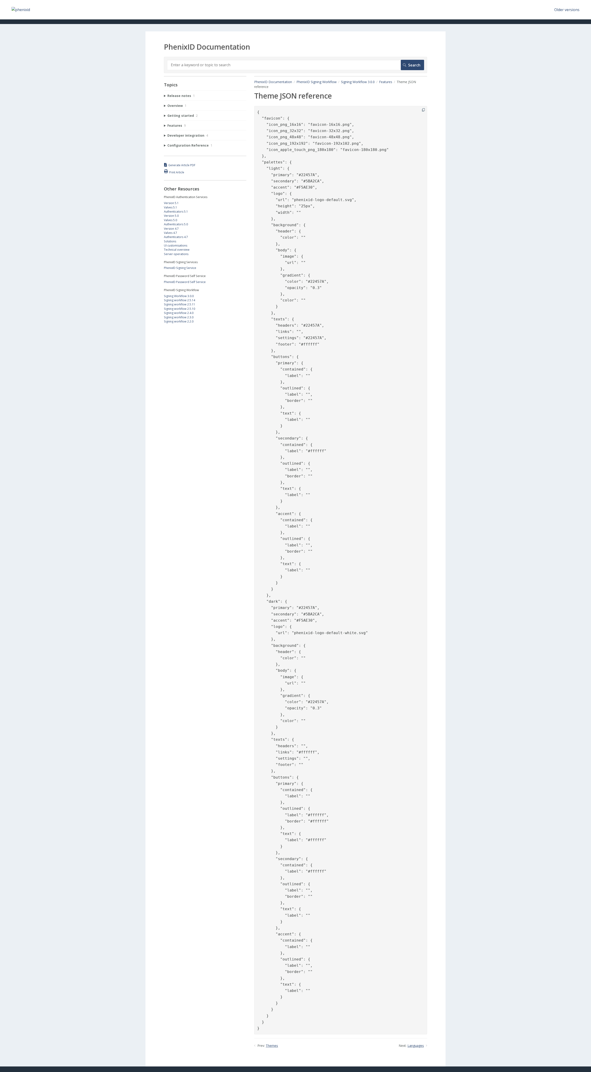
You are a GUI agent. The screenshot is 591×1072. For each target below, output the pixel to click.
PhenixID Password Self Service (185, 282)
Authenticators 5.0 (176, 224)
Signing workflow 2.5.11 (179, 304)
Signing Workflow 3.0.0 (358, 82)
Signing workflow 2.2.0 (178, 321)
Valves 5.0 (170, 220)
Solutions (170, 241)
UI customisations (175, 245)
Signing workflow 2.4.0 (178, 313)
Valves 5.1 (170, 207)
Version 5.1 (171, 203)
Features (385, 82)
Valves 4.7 (170, 233)
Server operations (176, 254)
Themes (272, 1045)
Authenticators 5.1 (176, 212)
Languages (415, 1045)
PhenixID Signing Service (180, 268)
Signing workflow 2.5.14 (179, 300)
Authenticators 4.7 (176, 237)
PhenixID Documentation (273, 82)
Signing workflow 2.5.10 (179, 309)
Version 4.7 (171, 229)
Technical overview (177, 250)
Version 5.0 (171, 216)
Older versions (566, 9)
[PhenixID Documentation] (21, 9)
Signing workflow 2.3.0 (178, 317)
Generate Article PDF (181, 165)
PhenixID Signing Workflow (316, 82)
